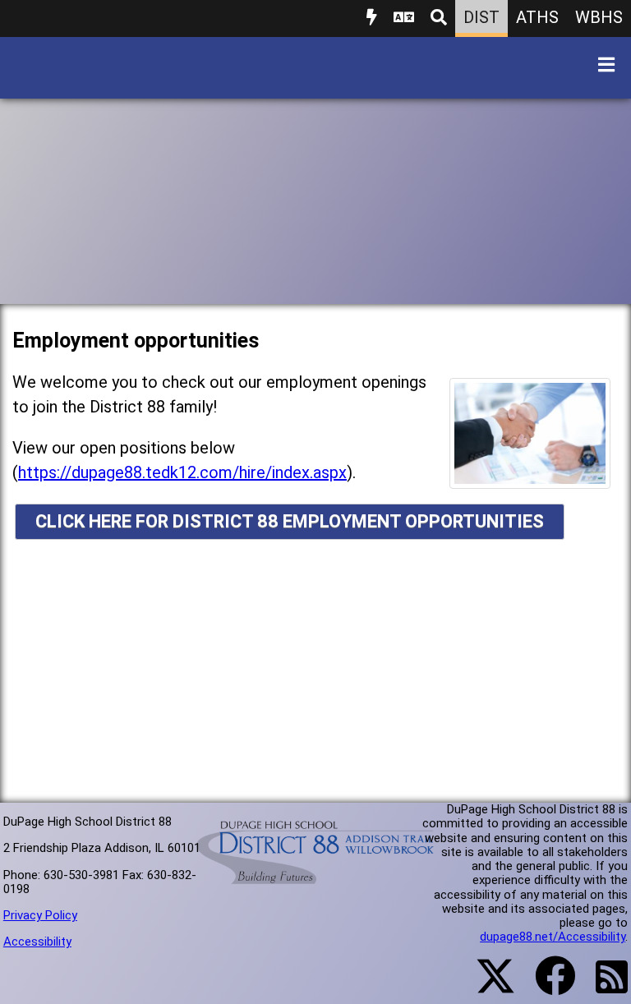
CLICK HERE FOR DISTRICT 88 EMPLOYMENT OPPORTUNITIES (289, 521)
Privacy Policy (40, 915)
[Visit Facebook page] (545, 986)
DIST (481, 17)
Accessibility (37, 941)
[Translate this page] (403, 18)
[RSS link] (603, 986)
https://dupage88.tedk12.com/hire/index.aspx (182, 472)
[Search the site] (438, 18)
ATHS (537, 17)
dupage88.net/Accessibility (552, 936)
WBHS (599, 17)
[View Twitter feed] (486, 986)
